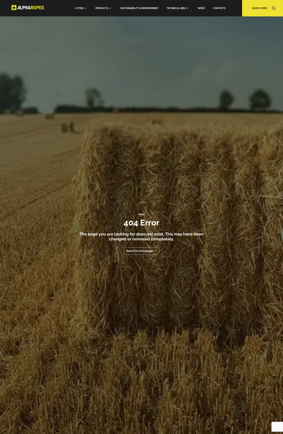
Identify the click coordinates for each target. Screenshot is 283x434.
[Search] (258, 8)
